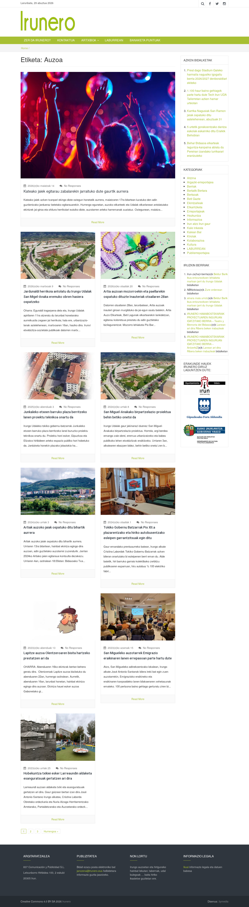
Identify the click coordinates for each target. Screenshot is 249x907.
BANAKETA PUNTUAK (145, 40)
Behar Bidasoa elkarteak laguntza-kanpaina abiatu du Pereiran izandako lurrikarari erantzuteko (205, 149)
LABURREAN (114, 40)
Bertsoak (193, 194)
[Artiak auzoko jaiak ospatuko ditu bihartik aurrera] (58, 491)
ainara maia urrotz (197, 298)
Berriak (191, 186)
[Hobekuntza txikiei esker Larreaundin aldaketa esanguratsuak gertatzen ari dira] (58, 737)
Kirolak (191, 236)
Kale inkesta (195, 228)
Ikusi (186, 867)
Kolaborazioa (195, 240)
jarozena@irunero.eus (89, 871)
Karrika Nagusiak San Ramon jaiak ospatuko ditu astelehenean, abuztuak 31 (206, 115)
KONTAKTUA (66, 40)
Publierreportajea (198, 253)
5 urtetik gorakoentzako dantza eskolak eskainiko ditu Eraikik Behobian (207, 131)
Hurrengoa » (51, 831)
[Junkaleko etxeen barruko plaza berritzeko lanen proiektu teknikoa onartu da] (58, 375)
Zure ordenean (213, 289)
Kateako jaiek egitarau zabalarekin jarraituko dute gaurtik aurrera (76, 191)
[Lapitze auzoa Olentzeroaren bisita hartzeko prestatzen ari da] (58, 616)
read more (97, 222)
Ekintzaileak (195, 203)
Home (24, 48)
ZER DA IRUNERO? (37, 40)
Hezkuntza (194, 215)
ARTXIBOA (88, 40)
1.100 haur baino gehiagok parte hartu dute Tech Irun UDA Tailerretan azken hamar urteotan (207, 96)
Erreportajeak (196, 211)
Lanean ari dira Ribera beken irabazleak (206, 326)
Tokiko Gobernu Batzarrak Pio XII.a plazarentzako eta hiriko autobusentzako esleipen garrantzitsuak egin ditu (134, 532)
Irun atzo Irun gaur (198, 224)
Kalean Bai (194, 232)
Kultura (191, 244)
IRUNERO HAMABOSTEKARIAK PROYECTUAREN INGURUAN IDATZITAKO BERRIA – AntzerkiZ (205, 342)
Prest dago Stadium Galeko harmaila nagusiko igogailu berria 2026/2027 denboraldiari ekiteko (207, 76)
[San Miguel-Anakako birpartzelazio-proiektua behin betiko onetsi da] (138, 375)
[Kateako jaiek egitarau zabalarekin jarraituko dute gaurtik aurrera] (98, 125)
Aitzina (191, 178)
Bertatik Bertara (197, 190)
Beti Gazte (194, 199)
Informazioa (194, 219)
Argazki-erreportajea (200, 182)
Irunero (66, 901)
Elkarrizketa (194, 207)
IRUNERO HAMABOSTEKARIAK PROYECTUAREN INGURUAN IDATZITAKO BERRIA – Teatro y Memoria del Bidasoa (205, 319)
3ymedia (223, 901)
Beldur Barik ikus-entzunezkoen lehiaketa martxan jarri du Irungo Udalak (207, 277)
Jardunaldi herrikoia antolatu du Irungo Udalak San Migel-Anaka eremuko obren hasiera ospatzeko (58, 296)
